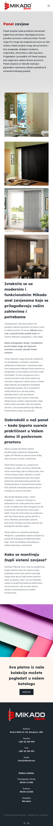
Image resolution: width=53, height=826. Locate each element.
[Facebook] (25, 823)
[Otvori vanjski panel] (49, 6)
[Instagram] (28, 823)
